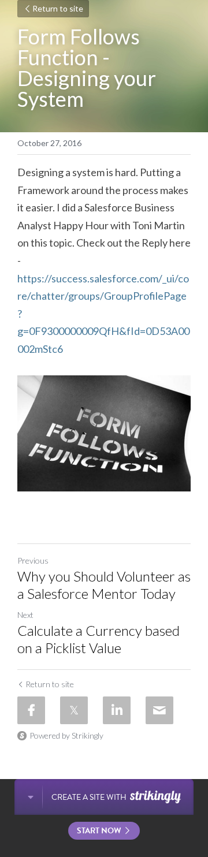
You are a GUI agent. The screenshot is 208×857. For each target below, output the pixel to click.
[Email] (159, 710)
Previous (33, 560)
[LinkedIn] (117, 710)
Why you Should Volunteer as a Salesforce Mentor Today (104, 585)
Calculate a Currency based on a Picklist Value (98, 639)
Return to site (57, 8)
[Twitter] (74, 710)
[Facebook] (31, 710)
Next (25, 615)
